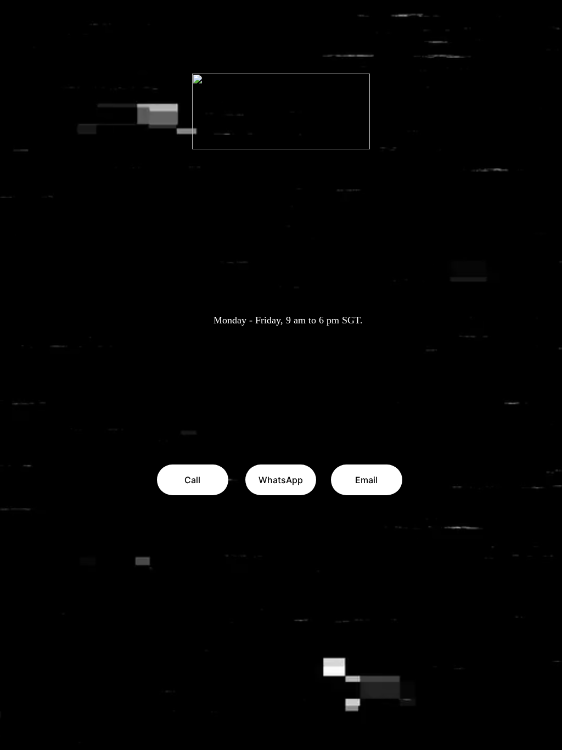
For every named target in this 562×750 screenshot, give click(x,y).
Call (192, 479)
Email (366, 479)
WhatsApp (280, 479)
